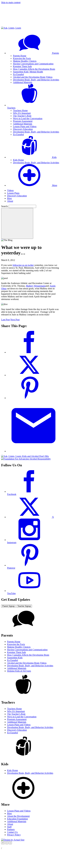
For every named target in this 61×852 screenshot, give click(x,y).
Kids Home (18, 160)
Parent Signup (8, 606)
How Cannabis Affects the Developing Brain (34, 69)
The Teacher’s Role (22, 116)
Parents (55, 53)
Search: (4, 206)
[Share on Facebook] (29, 352)
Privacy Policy (14, 835)
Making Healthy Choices (24, 61)
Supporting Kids (15, 657)
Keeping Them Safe (22, 66)
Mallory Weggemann (36, 286)
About (10, 201)
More (54, 185)
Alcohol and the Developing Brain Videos (32, 77)
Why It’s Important (22, 113)
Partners (11, 829)
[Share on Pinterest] (29, 398)
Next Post (15, 319)
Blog (9, 198)
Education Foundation (17, 819)
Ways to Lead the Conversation (27, 118)
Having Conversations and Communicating (33, 63)
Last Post (5, 319)
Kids (54, 157)
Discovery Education (23, 129)
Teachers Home (20, 110)
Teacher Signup (24, 606)
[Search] (17, 223)
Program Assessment (22, 121)
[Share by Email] (33, 451)
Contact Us (12, 832)
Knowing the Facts (22, 58)
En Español (18, 74)
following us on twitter (23, 265)
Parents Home (19, 55)
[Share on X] (29, 375)
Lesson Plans (13, 193)
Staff (9, 827)
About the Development (18, 816)
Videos (10, 190)
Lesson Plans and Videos (24, 126)
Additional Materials (22, 82)
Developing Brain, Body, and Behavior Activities (36, 79)
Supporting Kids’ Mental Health (28, 71)
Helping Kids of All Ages (19, 671)
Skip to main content (10, 2)
